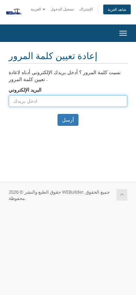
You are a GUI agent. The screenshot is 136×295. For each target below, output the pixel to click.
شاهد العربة (117, 9)
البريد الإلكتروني (25, 89)
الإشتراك (86, 9)
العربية (36, 9)
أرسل (68, 119)
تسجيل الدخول (62, 9)
